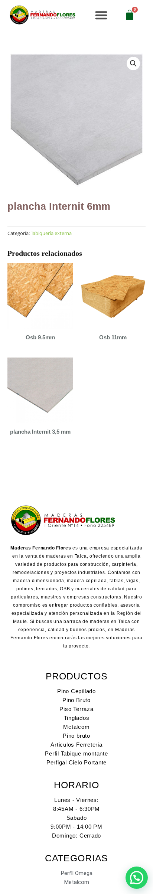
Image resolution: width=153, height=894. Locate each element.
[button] (101, 15)
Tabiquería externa (51, 233)
